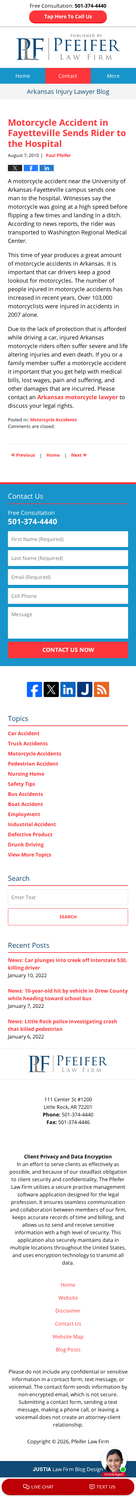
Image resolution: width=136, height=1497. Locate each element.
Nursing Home (26, 773)
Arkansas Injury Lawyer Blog (68, 47)
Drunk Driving (26, 844)
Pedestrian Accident (33, 763)
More (113, 75)
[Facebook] (34, 689)
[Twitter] (51, 689)
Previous (23, 454)
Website (68, 1297)
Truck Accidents (28, 743)
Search (68, 917)
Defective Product (30, 834)
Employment (24, 814)
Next (79, 454)
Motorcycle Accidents (53, 420)
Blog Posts (68, 1349)
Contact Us (68, 1323)
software (27, 1194)
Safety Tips (21, 783)
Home (22, 75)
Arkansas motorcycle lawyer (77, 397)
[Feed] (101, 689)
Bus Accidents (25, 794)
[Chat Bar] (68, 1487)
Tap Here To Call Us (68, 16)
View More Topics (29, 854)
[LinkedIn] (68, 689)
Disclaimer (68, 1310)
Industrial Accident (32, 824)
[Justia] (84, 689)
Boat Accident (25, 804)
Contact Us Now (68, 649)
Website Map (68, 1336)
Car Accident (24, 733)
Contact (68, 75)
